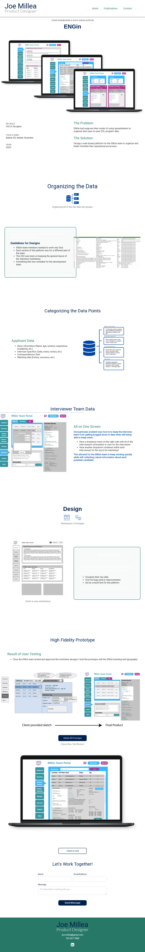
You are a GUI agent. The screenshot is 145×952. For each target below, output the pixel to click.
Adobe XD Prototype (72, 738)
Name (40, 874)
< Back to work (72, 851)
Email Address (80, 874)
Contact (127, 8)
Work (95, 8)
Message (42, 884)
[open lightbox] (38, 569)
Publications (111, 8)
